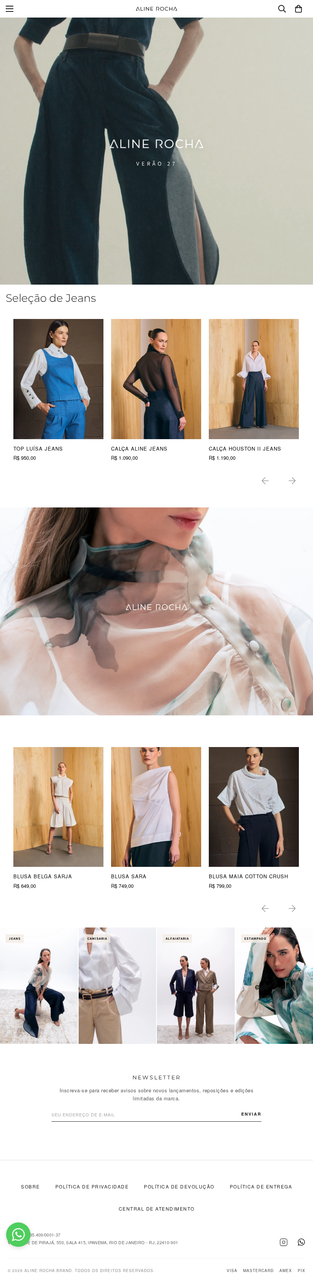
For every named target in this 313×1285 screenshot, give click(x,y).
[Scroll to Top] (298, 1243)
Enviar (251, 1114)
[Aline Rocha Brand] (156, 8)
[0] (298, 9)
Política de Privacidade (92, 1186)
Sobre (30, 1186)
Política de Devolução (179, 1186)
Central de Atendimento (157, 1208)
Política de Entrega (261, 1186)
